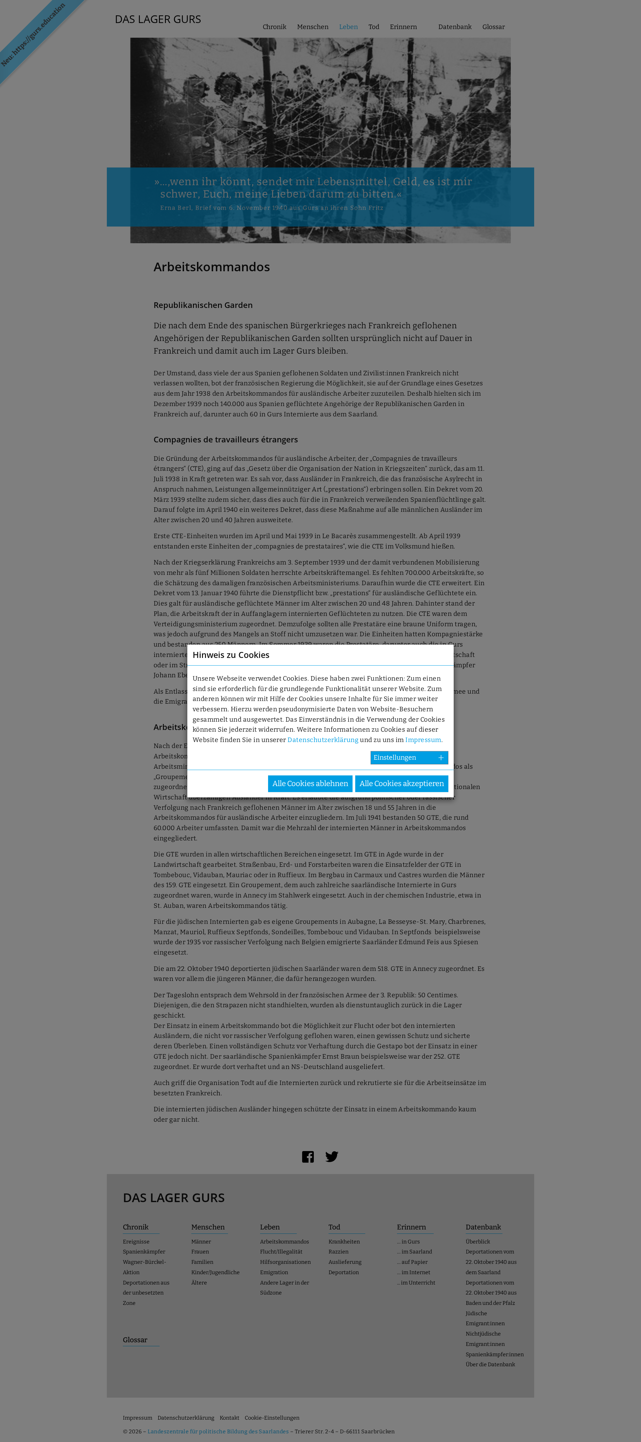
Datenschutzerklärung (323, 740)
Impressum (423, 740)
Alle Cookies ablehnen (310, 783)
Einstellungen (395, 757)
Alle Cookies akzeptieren (402, 783)
